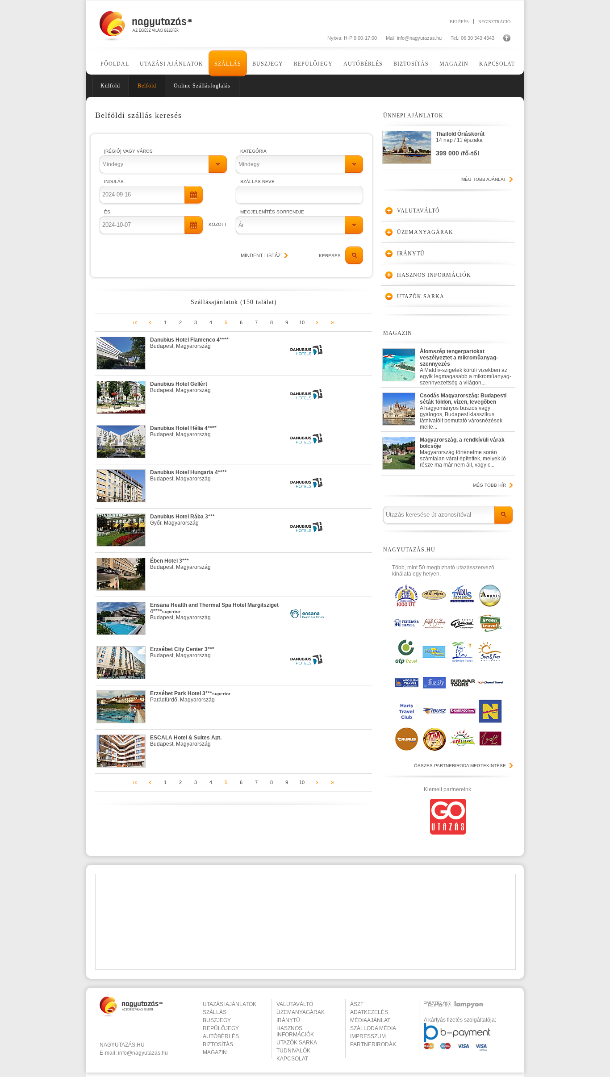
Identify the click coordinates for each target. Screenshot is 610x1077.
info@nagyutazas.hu (419, 38)
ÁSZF (356, 1004)
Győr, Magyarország (182, 519)
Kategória (253, 151)
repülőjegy (221, 1028)
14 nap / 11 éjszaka (460, 144)
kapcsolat (292, 1059)
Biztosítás (411, 64)
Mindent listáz (261, 255)
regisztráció (494, 21)
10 (302, 322)
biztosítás (218, 1044)
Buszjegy (267, 64)
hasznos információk (295, 1031)
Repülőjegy (313, 64)
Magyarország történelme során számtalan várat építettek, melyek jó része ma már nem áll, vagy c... (463, 452)
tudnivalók (293, 1051)
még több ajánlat (483, 179)
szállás (214, 1012)
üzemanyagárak (300, 1012)
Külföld (110, 86)
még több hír (489, 485)
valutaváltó (294, 1004)
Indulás (114, 181)
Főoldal (114, 64)
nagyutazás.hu (122, 1045)
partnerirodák (373, 1044)
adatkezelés (369, 1012)
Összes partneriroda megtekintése (460, 765)
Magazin (453, 64)
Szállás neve (257, 181)
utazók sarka (296, 1042)
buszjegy (217, 1020)
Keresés (330, 255)
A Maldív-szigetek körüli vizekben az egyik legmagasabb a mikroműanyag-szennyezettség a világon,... (465, 365)
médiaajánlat (370, 1020)
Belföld (147, 86)
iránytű (288, 1020)
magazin (215, 1052)
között (218, 224)
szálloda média (373, 1028)
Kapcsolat (497, 64)
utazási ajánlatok (229, 1004)
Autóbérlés (363, 64)
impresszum (368, 1036)
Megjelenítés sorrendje (272, 211)
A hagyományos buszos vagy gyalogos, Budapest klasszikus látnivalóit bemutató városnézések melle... (463, 409)
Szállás (227, 64)
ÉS (107, 211)
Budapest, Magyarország (189, 343)
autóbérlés (221, 1036)
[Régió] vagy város (128, 151)
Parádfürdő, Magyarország (190, 696)
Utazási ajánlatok (171, 64)
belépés (459, 21)
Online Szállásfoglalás (202, 86)
